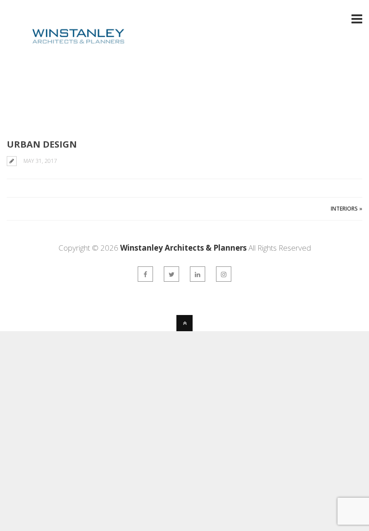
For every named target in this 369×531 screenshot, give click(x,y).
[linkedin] (197, 274)
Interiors (344, 208)
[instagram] (223, 274)
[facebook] (145, 274)
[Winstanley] (66, 50)
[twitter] (171, 274)
